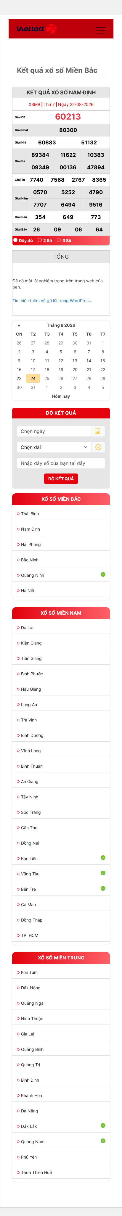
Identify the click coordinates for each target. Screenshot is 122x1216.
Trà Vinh (29, 719)
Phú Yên (29, 1156)
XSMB (34, 104)
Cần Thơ (29, 827)
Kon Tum (29, 972)
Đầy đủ (26, 240)
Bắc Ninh (29, 559)
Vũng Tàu (30, 873)
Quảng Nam (32, 1141)
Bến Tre (28, 889)
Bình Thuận (32, 766)
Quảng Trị (30, 1064)
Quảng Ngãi (32, 1003)
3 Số (66, 240)
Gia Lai (27, 1033)
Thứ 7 (49, 104)
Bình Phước (32, 673)
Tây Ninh (29, 796)
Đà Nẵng (29, 1110)
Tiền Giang (31, 658)
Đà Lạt (27, 627)
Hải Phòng (31, 544)
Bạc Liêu (29, 858)
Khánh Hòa (31, 1095)
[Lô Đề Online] (36, 29)
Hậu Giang (31, 689)
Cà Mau (28, 904)
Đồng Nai (30, 842)
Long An (29, 704)
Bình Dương (32, 735)
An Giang (29, 781)
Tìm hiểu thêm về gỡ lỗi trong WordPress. (52, 300)
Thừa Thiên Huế (36, 1172)
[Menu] (99, 29)
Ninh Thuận (32, 1018)
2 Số (47, 240)
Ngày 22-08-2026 (76, 104)
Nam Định (30, 529)
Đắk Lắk (29, 1126)
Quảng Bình (32, 1049)
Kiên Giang (31, 642)
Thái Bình (30, 513)
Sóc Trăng (31, 812)
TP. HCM (29, 935)
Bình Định (30, 1080)
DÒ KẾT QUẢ (61, 478)
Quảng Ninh (32, 575)
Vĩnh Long (31, 750)
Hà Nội (27, 590)
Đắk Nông (31, 987)
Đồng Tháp (32, 919)
